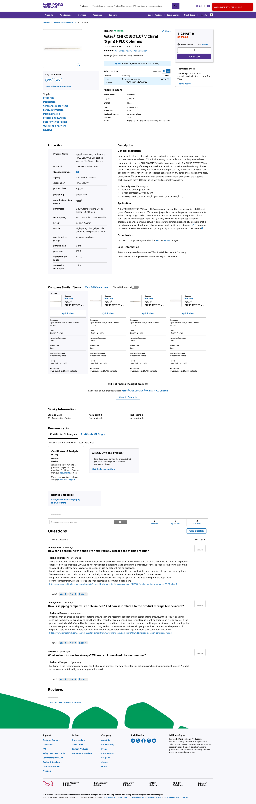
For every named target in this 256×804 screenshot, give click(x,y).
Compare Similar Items (55, 105)
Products (46, 22)
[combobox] (128, 6)
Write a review (125, 50)
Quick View (67, 313)
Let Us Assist (184, 83)
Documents (65, 472)
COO (58, 79)
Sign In (118, 63)
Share (168, 31)
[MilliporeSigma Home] (53, 6)
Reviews (47, 129)
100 (77, 171)
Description (49, 101)
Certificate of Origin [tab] (93, 434)
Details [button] (205, 44)
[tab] (48, 22)
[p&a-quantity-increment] (209, 50)
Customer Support (66, 479)
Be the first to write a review (66, 703)
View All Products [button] (128, 397)
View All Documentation (58, 86)
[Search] (175, 6)
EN (208, 6)
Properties (48, 97)
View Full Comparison (96, 287)
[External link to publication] (193, 225)
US (200, 6)
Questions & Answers (54, 125)
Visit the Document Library (104, 469)
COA (49, 79)
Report (82, 593)
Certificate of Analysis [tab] (63, 434)
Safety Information (53, 109)
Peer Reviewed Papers (55, 121)
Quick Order (189, 15)
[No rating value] (109, 50)
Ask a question (140, 50)
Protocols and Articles (54, 117)
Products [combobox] (84, 6)
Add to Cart (194, 56)
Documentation (51, 113)
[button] (155, 15)
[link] (56, 514)
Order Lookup (173, 15)
